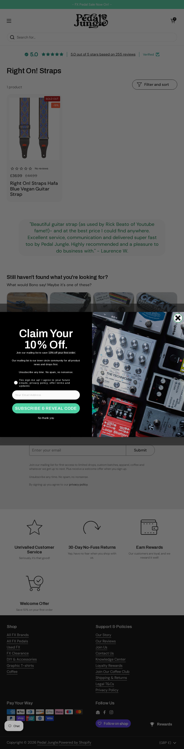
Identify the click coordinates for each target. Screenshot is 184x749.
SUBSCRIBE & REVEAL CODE (46, 408)
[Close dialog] (177, 318)
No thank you (46, 418)
